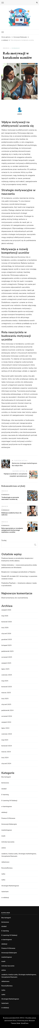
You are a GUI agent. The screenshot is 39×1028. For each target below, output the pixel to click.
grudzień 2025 (6, 639)
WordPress (24, 1023)
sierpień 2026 (6, 610)
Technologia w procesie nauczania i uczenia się (10, 498)
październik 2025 (7, 651)
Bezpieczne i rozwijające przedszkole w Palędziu (18, 572)
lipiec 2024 (5, 728)
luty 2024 (4, 758)
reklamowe (5, 862)
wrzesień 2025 (6, 657)
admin (19, 114)
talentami (5, 892)
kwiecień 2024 (6, 746)
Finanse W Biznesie (8, 818)
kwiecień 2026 (6, 622)
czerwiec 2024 (6, 734)
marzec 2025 (6, 693)
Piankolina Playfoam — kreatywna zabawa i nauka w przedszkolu (19, 584)
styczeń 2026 (6, 633)
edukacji (4, 812)
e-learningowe (6, 806)
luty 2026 (4, 628)
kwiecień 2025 (6, 687)
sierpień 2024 (6, 722)
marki (3, 836)
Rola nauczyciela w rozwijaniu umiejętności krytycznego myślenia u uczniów (12, 530)
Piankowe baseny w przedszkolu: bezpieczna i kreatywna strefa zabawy (17, 559)
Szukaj (3, 540)
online (3, 848)
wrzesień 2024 (6, 716)
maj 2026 (4, 616)
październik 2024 (7, 710)
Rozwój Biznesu (6, 868)
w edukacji (16, 48)
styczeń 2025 (6, 704)
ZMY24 (22, 1018)
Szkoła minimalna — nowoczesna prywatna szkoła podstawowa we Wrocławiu (19, 566)
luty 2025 (4, 699)
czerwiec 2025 (6, 675)
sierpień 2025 (6, 663)
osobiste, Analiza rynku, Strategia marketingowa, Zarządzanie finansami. (18, 855)
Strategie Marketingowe (10, 886)
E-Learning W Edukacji (9, 800)
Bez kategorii (6, 777)
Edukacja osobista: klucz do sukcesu (11, 514)
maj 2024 (4, 740)
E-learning (5, 795)
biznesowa (5, 783)
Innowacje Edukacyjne (9, 824)
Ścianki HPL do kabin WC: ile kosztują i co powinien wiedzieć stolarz (19, 577)
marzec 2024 (6, 752)
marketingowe (6, 830)
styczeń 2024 (6, 763)
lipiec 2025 (5, 669)
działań (4, 789)
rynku (3, 874)
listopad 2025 (6, 645)
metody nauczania (7, 842)
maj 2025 (4, 681)
